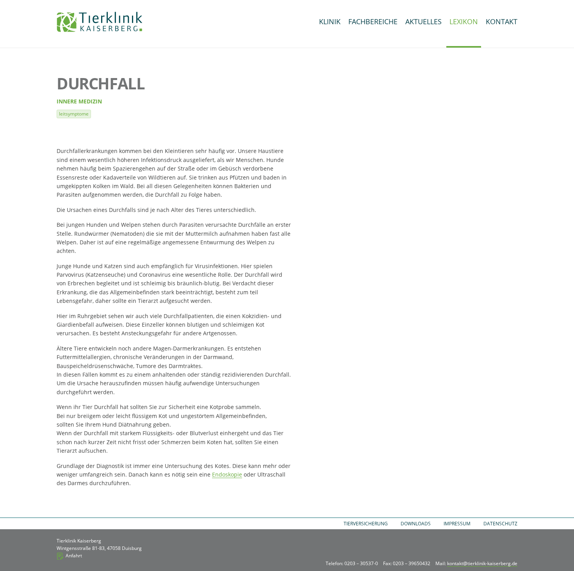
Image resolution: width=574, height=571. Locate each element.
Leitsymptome (74, 113)
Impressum (457, 523)
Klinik (329, 21)
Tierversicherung (366, 523)
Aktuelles (423, 21)
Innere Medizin (79, 101)
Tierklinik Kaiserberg (100, 22)
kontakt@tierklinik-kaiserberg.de (482, 563)
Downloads (416, 523)
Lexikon (463, 21)
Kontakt (501, 21)
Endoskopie (227, 474)
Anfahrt (74, 555)
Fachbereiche (373, 21)
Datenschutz (500, 523)
